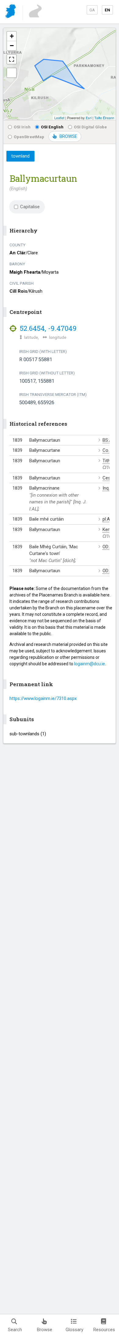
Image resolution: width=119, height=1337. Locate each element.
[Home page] (11, 12)
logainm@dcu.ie (89, 663)
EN (107, 9)
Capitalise (30, 206)
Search (15, 1329)
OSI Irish (22, 126)
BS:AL (108, 440)
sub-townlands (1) (27, 734)
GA (92, 9)
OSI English (52, 126)
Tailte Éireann (104, 117)
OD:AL (109, 546)
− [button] (12, 45)
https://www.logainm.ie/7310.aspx (43, 698)
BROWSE (68, 136)
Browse (44, 1329)
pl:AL (107, 519)
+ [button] (12, 36)
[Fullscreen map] (11, 59)
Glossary (74, 1329)
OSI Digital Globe (90, 126)
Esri (89, 117)
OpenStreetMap (29, 136)
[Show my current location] (11, 72)
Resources (104, 1329)
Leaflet (59, 117)
